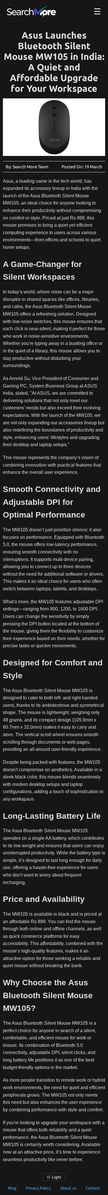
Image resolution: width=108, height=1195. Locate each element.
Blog (12, 1188)
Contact (93, 1188)
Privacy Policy (38, 1188)
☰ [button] (97, 11)
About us (68, 1188)
